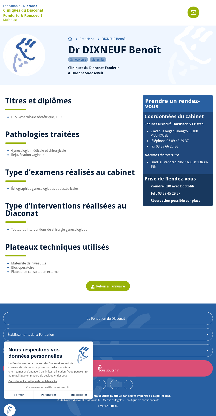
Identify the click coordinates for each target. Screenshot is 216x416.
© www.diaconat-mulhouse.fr (78, 400)
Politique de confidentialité (143, 400)
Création (103, 406)
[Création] (114, 406)
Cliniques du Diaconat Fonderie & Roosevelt (23, 13)
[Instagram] (101, 384)
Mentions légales (113, 400)
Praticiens (87, 39)
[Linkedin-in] (114, 384)
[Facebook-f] (128, 384)
